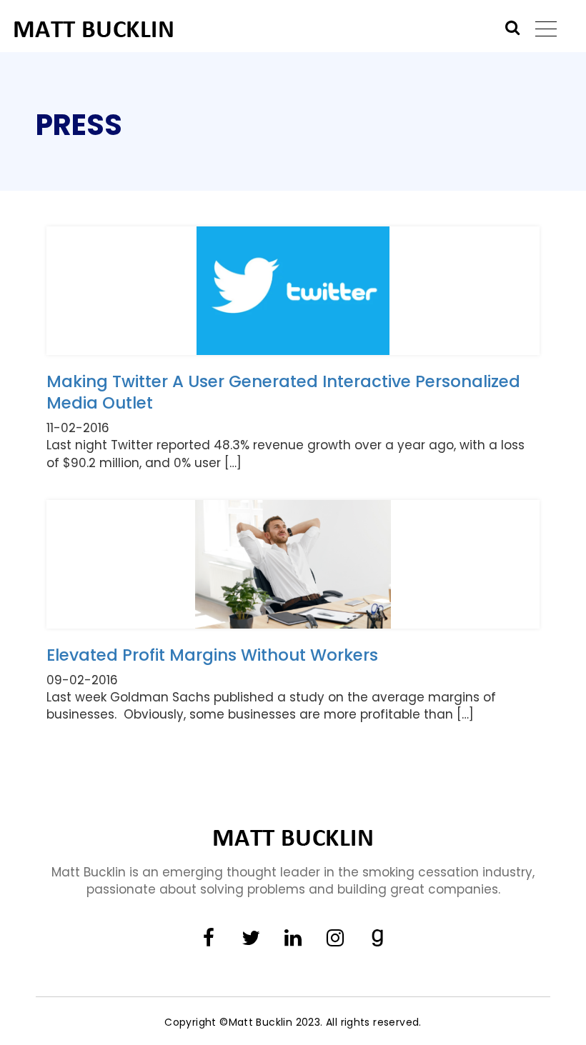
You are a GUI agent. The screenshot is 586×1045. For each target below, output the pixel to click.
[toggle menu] (538, 31)
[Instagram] (335, 939)
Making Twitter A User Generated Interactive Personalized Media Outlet (283, 392)
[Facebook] (209, 939)
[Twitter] (251, 939)
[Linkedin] (293, 939)
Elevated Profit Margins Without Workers (212, 655)
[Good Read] (377, 939)
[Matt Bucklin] (159, 28)
